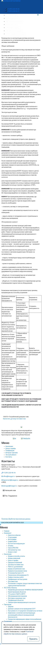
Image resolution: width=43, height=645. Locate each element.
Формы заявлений (14, 558)
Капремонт (7, 533)
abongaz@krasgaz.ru (10, 486)
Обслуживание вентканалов (17, 596)
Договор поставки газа (15, 564)
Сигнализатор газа (14, 550)
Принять (33, 639)
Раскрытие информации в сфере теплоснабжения (24, 619)
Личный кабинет (11, 455)
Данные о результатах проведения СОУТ (22, 608)
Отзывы (10, 545)
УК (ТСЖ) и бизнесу (10, 587)
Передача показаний (15, 562)
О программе (12, 537)
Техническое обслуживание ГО (18, 575)
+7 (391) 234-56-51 (13, 11)
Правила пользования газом (17, 571)
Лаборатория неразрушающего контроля (22, 602)
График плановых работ (16, 577)
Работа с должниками (15, 566)
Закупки (10, 606)
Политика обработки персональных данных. (16, 519)
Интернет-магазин (12, 452)
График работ (12, 541)
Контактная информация (16, 543)
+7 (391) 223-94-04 (13, 9)
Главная (6, 531)
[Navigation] (39, 15)
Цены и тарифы (11, 448)
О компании (8, 621)
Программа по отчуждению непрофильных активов (25, 611)
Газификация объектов (16, 600)
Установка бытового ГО (16, 573)
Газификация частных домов (17, 579)
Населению (9, 446)
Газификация (10, 450)
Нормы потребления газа (16, 569)
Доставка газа (13, 581)
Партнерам (7, 604)
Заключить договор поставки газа (14, 419)
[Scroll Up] (0, 644)
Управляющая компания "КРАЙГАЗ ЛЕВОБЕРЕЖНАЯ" (25, 590)
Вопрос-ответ (12, 552)
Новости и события (14, 535)
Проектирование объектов (17, 592)
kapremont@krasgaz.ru (10, 480)
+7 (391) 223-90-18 (9, 472)
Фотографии (12, 539)
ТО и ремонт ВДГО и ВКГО (16, 594)
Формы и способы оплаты (16, 556)
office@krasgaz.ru (9, 476)
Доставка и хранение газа (16, 598)
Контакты (9, 457)
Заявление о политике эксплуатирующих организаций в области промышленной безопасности (21, 615)
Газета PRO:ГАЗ (13, 548)
